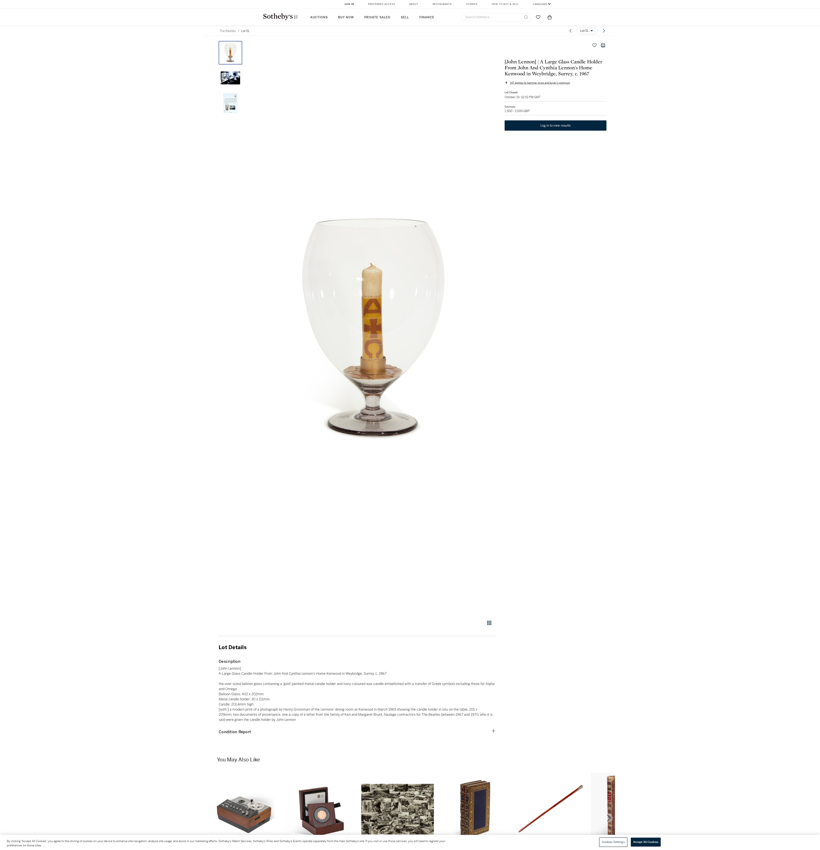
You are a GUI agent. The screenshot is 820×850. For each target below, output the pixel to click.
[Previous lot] (570, 30)
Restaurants (442, 4)
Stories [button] (471, 4)
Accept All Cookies (645, 842)
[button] (373, 328)
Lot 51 (245, 31)
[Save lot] (594, 45)
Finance (426, 17)
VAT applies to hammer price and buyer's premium (540, 83)
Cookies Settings (613, 842)
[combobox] (496, 17)
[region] (410, 842)
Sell (405, 17)
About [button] (413, 4)
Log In (349, 4)
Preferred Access (381, 4)
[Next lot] (604, 30)
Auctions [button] (319, 17)
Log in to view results (555, 125)
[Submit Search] (526, 17)
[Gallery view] (489, 623)
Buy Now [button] (346, 17)
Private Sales (377, 17)
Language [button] (540, 4)
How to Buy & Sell (505, 4)
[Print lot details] (603, 45)
